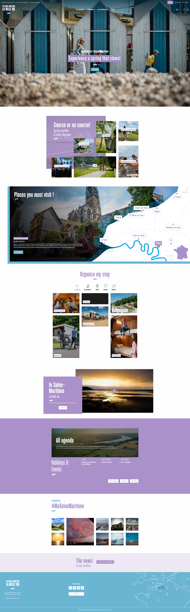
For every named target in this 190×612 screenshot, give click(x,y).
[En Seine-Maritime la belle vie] (114, 391)
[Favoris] (184, 9)
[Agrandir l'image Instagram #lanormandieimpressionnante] (58, 524)
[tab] (77, 287)
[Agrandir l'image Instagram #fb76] (80, 531)
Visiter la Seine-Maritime (35, 2)
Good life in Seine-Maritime (22, 2)
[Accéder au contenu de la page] (95, 101)
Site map (110, 609)
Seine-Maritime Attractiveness (7, 2)
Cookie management (102, 609)
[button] (187, 9)
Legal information (91, 609)
